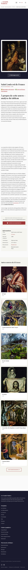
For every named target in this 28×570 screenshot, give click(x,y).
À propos (3, 521)
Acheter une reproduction (15, 223)
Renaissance (3, 547)
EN (22, 2)
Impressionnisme (4, 545)
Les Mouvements (4, 510)
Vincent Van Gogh (4, 532)
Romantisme (3, 552)
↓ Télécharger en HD (14, 75)
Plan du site (22, 567)
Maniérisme (13, 244)
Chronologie (3, 517)
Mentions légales (4, 567)
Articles (2, 514)
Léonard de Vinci (4, 534)
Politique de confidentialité (14, 567)
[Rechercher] (25, 2)
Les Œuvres (3, 512)
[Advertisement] (14, 25)
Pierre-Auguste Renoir (5, 536)
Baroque (3, 549)
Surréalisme (3, 554)
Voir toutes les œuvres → (14, 469)
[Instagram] (1, 564)
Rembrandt (3, 538)
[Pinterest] (4, 564)
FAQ (2, 519)
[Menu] (16, 2)
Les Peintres (3, 508)
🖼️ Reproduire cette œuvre (7, 89)
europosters (16, 203)
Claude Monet (4, 530)
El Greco (8, 86)
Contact (2, 523)
